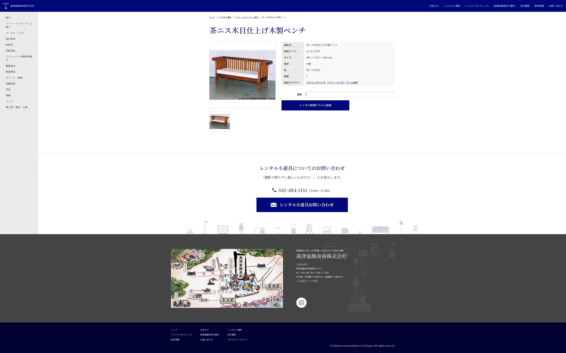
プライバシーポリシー (238, 339)
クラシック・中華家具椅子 (19, 58)
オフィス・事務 (14, 77)
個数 (299, 94)
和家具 (9, 44)
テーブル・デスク (15, 33)
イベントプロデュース (477, 6)
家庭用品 (10, 50)
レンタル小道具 (452, 6)
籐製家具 (10, 66)
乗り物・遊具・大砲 (16, 107)
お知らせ (434, 6)
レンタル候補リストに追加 (315, 105)
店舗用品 (10, 83)
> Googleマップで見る (307, 280)
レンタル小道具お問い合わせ (307, 204)
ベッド (9, 101)
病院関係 (10, 71)
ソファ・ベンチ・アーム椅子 (19, 25)
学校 (8, 89)
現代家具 (10, 38)
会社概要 (525, 6)
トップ (212, 17)
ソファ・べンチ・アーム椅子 (247, 17)
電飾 (8, 95)
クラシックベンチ (316, 82)
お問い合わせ (556, 6)
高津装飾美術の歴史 (504, 6)
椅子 (8, 17)
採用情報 (539, 6)
